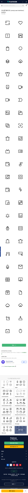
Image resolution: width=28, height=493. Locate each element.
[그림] (20, 36)
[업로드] (20, 305)
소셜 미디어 (14, 461)
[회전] (7, 23)
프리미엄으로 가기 (14, 446)
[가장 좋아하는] (20, 23)
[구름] (20, 61)
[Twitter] (11, 465)
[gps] (20, 48)
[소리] (7, 267)
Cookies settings (14, 475)
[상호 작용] (7, 48)
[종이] (20, 292)
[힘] (20, 190)
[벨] (7, 138)
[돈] (7, 164)
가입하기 (14, 471)
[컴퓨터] (20, 331)
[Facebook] (8, 465)
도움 (2, 456)
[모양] (7, 125)
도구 (2, 453)
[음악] (7, 151)
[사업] (20, 215)
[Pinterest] (14, 465)
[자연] (20, 164)
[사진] (20, 125)
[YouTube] (20, 465)
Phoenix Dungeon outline (9, 366)
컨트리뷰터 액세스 (14, 443)
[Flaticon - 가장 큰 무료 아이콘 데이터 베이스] (12, 1)
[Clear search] (20, 5)
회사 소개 (3, 459)
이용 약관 (5, 474)
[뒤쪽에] (7, 113)
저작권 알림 (22, 474)
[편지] (20, 267)
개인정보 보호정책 (11, 474)
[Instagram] (17, 465)
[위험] (7, 36)
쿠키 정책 (17, 474)
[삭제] (20, 318)
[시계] (20, 74)
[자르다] (7, 318)
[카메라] (7, 177)
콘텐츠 (2, 451)
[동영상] (20, 87)
